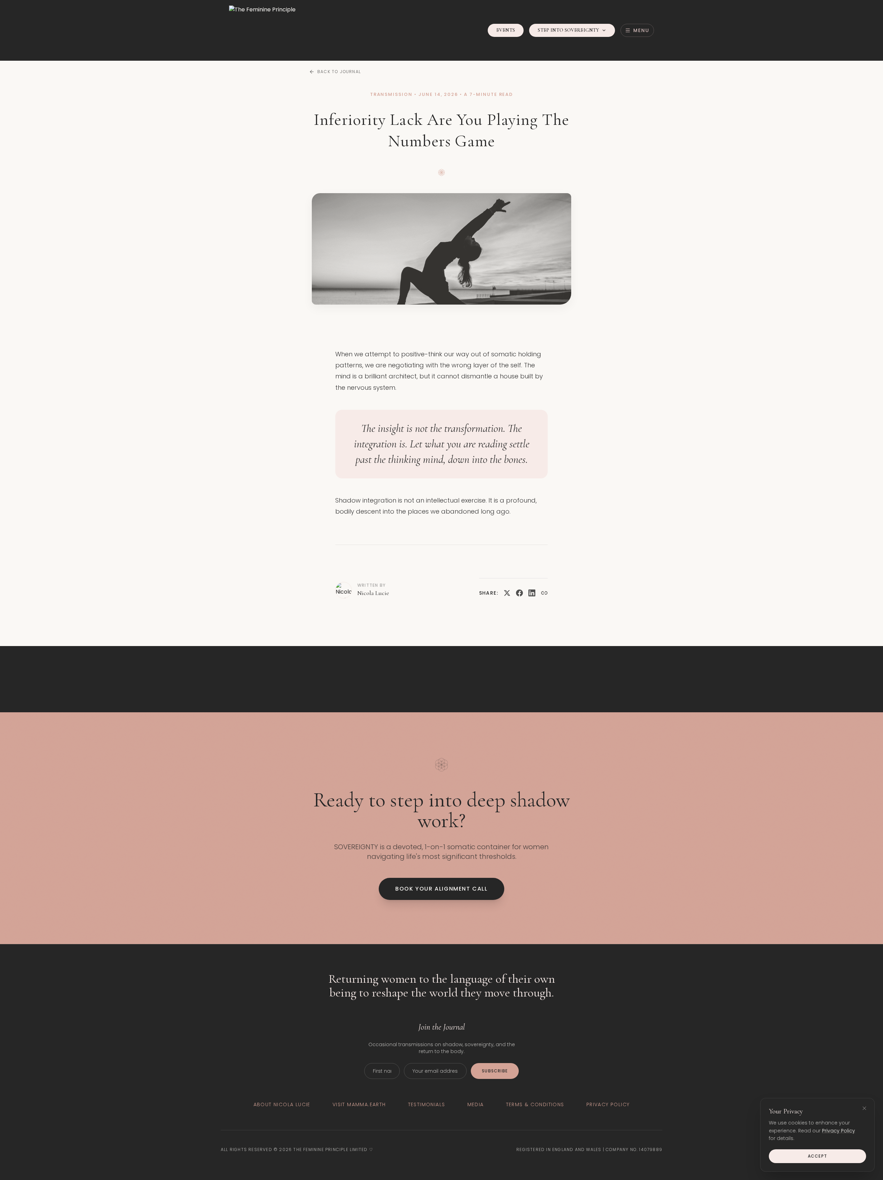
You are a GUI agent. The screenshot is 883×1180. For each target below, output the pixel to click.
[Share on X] (507, 592)
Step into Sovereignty (568, 30)
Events (505, 30)
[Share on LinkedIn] (531, 592)
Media (475, 1104)
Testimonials (426, 1104)
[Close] (864, 1108)
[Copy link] (544, 592)
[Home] (262, 30)
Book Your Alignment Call (441, 889)
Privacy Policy (838, 1130)
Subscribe (495, 1071)
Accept (817, 1156)
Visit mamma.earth (359, 1104)
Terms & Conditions (535, 1104)
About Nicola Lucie (282, 1104)
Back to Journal (339, 72)
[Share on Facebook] (519, 592)
